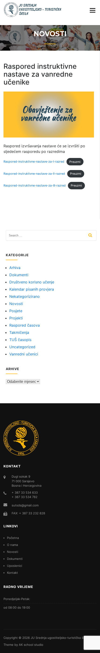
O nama (12, 545)
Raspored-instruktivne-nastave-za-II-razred (34, 173)
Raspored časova (24, 325)
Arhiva (14, 267)
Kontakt (12, 572)
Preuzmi (74, 162)
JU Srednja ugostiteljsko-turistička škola (60, 638)
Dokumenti (18, 274)
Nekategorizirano (24, 296)
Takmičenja (19, 332)
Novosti (16, 303)
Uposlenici (14, 566)
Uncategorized (22, 347)
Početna (13, 538)
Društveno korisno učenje (31, 282)
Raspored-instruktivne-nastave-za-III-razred (34, 185)
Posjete (15, 310)
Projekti (16, 318)
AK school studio (31, 644)
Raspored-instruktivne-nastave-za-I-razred (33, 162)
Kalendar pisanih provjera (31, 289)
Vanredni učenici (23, 354)
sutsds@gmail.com (25, 505)
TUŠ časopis (20, 339)
